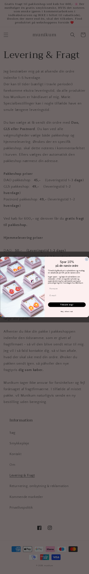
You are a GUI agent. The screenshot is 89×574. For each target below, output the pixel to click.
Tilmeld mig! (66, 305)
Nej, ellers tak (67, 311)
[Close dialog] (86, 259)
